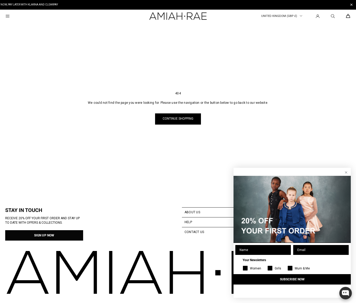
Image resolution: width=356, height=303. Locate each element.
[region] (178, 5)
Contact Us (194, 232)
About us (192, 212)
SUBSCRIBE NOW (292, 279)
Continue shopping (178, 118)
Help (188, 222)
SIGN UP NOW (44, 235)
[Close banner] (351, 5)
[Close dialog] (346, 172)
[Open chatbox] (345, 293)
